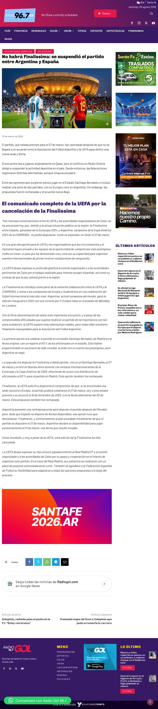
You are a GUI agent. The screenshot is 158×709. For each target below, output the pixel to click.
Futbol (127, 667)
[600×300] (57, 547)
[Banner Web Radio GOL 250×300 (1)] (136, 88)
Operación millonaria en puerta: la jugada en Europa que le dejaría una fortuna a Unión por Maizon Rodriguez (130, 327)
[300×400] (136, 190)
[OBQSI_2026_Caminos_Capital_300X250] (136, 231)
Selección (44, 51)
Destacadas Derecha (18, 51)
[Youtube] (153, 23)
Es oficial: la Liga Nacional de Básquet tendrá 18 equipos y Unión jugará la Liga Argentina (129, 293)
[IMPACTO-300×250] (136, 129)
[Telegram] (56, 562)
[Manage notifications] (150, 702)
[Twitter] (146, 23)
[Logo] (20, 15)
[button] (151, 13)
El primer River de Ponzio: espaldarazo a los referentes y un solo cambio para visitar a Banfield (129, 310)
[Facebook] (131, 23)
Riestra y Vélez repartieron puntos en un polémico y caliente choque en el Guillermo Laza (130, 258)
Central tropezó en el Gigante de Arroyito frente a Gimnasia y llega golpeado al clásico (129, 275)
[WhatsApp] (47, 562)
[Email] (65, 562)
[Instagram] (139, 23)
